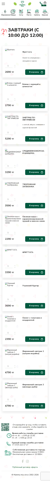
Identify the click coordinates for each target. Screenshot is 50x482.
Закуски (45, 15)
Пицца (13, 15)
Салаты (37, 15)
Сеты (21, 15)
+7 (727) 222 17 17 (20, 445)
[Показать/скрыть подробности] (46, 3)
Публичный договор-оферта (25, 467)
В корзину (34, 72)
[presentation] (2, 13)
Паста (29, 15)
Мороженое (5, 15)
